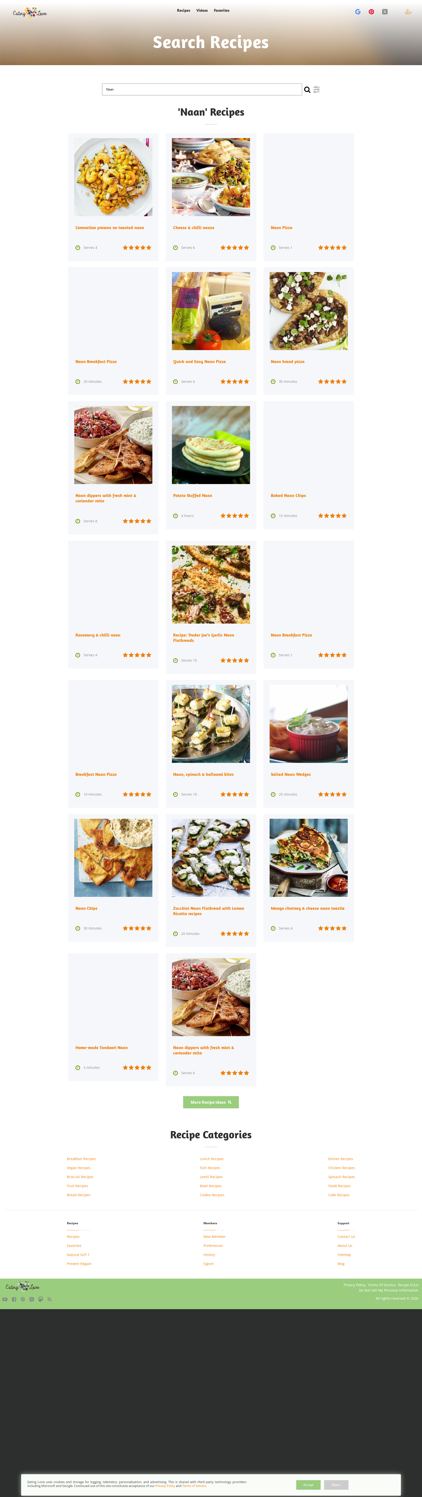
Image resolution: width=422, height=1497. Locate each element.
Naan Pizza (281, 227)
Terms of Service (194, 1486)
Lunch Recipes (212, 1158)
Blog (341, 1263)
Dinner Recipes (340, 1158)
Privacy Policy (354, 1285)
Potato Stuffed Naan (192, 495)
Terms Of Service (382, 1285)
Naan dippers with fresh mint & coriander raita (105, 498)
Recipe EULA (408, 1285)
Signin (208, 1263)
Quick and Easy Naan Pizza (199, 361)
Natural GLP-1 (78, 1254)
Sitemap (344, 1254)
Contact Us (346, 1236)
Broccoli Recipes (80, 1176)
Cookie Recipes (212, 1195)
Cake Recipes (339, 1195)
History (209, 1254)
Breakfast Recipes (81, 1158)
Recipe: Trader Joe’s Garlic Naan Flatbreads (203, 637)
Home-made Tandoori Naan (101, 1047)
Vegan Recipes (79, 1167)
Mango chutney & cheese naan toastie (308, 908)
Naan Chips (86, 908)
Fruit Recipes (77, 1185)
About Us (345, 1245)
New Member (214, 1236)
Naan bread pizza (288, 361)
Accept (308, 1485)
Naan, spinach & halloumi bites (203, 774)
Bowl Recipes (211, 1185)
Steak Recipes (339, 1185)
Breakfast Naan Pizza (96, 774)
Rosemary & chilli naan (97, 635)
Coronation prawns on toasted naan (109, 227)
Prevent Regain (79, 1263)
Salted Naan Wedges (291, 774)
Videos (202, 10)
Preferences (213, 1245)
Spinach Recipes (341, 1176)
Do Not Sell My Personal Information (388, 1290)
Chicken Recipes (341, 1167)
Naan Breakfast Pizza (96, 361)
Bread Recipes (78, 1195)
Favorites (222, 10)
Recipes (73, 1236)
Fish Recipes (210, 1167)
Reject (336, 1485)
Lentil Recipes (211, 1176)
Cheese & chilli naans (193, 227)
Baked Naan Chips (288, 495)
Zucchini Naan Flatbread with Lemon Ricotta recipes (208, 910)
